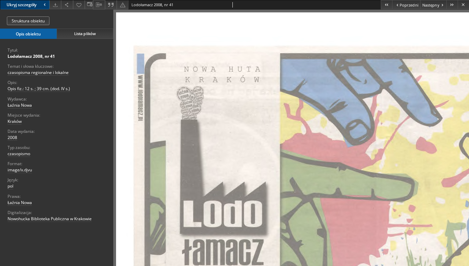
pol (10, 186)
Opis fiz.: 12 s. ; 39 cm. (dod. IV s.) (39, 89)
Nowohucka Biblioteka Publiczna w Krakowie (50, 219)
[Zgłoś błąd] (122, 4)
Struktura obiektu (28, 21)
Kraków (15, 121)
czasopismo (19, 154)
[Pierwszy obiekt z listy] (386, 4)
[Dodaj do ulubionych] (79, 4)
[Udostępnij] (67, 4)
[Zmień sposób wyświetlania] (89, 4)
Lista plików (85, 33)
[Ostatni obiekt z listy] (452, 4)
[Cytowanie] (111, 4)
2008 (12, 137)
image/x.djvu (20, 170)
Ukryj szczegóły (21, 5)
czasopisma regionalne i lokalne (38, 72)
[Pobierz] (55, 4)
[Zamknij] (463, 4)
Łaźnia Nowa (20, 105)
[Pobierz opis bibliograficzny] (99, 5)
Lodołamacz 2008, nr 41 (31, 56)
